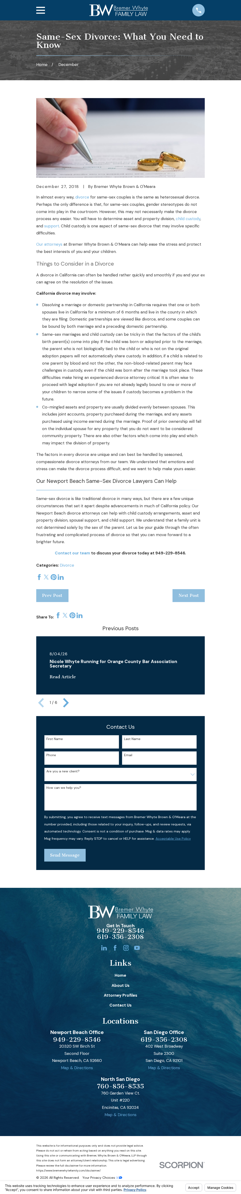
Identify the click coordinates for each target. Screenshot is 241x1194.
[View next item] (66, 702)
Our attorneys (49, 244)
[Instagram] (126, 948)
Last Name (132, 739)
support (51, 226)
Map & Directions (77, 1067)
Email (128, 755)
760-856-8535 (120, 1086)
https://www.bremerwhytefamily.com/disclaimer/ (68, 1170)
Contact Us (120, 1005)
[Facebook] (115, 948)
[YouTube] (137, 948)
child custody (188, 218)
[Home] (118, 10)
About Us (120, 985)
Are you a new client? (63, 771)
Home (120, 975)
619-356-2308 (120, 937)
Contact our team (72, 553)
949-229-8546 (170, 553)
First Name (54, 739)
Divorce (67, 565)
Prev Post (52, 595)
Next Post (189, 595)
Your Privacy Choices (99, 1177)
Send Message (65, 855)
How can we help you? (63, 788)
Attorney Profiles (120, 995)
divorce (82, 197)
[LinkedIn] (104, 948)
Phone (51, 755)
